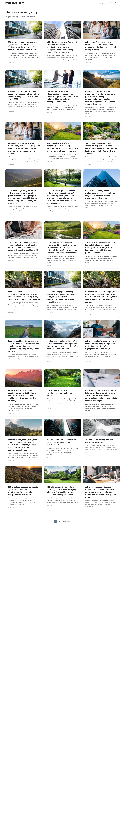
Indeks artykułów (101, 3)
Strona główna (114, 3)
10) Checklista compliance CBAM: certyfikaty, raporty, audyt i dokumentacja (61, 442)
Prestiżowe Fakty (14, 3)
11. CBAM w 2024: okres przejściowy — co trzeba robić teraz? (59, 393)
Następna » (66, 521)
